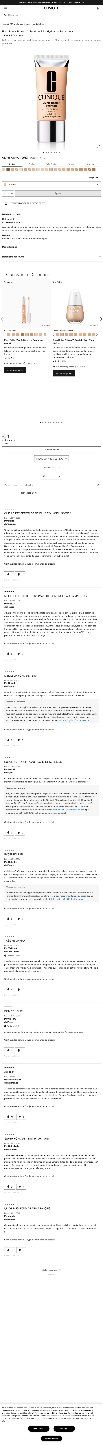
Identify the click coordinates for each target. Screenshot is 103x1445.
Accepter (64, 1428)
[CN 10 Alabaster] (42, 169)
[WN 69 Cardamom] (29, 169)
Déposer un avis (51, 449)
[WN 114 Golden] (93, 169)
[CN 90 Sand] (85, 169)
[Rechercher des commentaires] (97, 485)
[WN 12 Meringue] (33, 169)
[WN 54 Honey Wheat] (75, 334)
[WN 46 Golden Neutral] (27, 334)
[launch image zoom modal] (99, 147)
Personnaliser (51, 1438)
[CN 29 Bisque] (55, 169)
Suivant (52, 1274)
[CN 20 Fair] (46, 169)
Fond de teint (38, 24)
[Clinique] (51, 8)
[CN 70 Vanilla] (16, 169)
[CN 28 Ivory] (51, 169)
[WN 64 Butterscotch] (94, 334)
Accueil (5, 24)
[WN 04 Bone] (3, 169)
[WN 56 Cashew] (80, 334)
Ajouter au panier (15, 370)
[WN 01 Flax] (38, 169)
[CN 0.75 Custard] (21, 169)
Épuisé (58, 193)
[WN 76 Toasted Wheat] (81, 169)
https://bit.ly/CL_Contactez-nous (75, 720)
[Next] (48, 334)
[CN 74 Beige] (76, 169)
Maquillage (16, 24)
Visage (27, 24)
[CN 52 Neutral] (12, 169)
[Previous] (5, 334)
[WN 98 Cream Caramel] (31, 334)
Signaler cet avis (11, 580)
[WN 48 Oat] (68, 169)
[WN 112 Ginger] (89, 169)
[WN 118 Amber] (22, 334)
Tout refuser (38, 1428)
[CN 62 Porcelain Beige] (25, 169)
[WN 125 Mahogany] (8, 169)
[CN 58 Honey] (72, 169)
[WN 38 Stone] (40, 334)
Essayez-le (92, 177)
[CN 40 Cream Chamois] (59, 169)
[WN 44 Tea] (63, 169)
